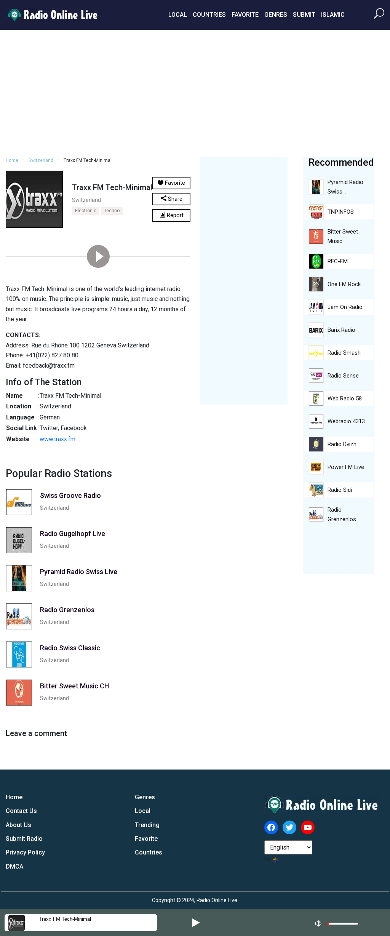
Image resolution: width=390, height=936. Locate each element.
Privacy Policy (25, 852)
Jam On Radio (345, 307)
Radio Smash (344, 352)
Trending (147, 825)
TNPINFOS (341, 211)
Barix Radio (341, 329)
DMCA (14, 866)
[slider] (343, 925)
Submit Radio (24, 838)
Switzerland (41, 160)
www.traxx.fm (57, 439)
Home (12, 160)
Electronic (85, 210)
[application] (339, 922)
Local (177, 14)
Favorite (245, 14)
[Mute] (319, 922)
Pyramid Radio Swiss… (345, 187)
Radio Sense (343, 375)
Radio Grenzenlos (342, 514)
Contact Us (21, 810)
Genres (275, 14)
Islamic (333, 14)
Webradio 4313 (346, 421)
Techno (112, 210)
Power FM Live (346, 467)
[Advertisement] (195, 92)
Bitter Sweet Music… (343, 236)
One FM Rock (344, 284)
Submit (304, 14)
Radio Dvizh (342, 444)
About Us (18, 825)
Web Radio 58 (345, 398)
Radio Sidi (340, 489)
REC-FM (338, 261)
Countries (209, 14)
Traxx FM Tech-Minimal (65, 919)
